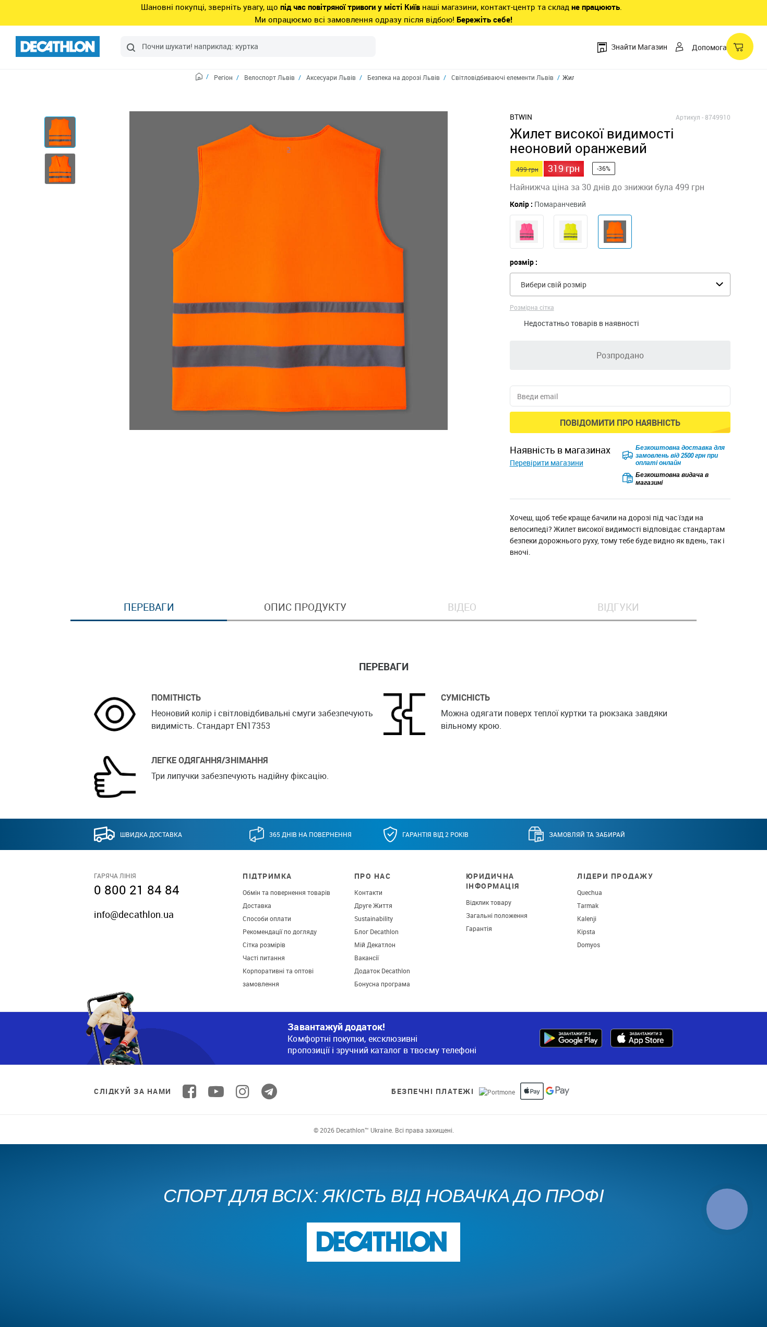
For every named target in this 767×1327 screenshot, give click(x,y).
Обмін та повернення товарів (286, 892)
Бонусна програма (382, 984)
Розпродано (620, 355)
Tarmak (587, 905)
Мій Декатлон (375, 944)
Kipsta (586, 931)
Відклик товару (488, 902)
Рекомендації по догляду (280, 931)
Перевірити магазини (546, 463)
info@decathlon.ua (134, 914)
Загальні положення (497, 915)
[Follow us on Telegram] (269, 1091)
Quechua (589, 892)
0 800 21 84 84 (136, 889)
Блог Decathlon (376, 931)
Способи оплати (267, 918)
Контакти (368, 892)
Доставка (257, 905)
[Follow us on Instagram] (242, 1091)
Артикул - (689, 117)
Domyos (588, 944)
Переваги (149, 607)
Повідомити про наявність (620, 422)
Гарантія (479, 928)
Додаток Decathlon (382, 971)
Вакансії (366, 957)
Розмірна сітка (532, 307)
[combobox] (248, 46)
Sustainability (373, 918)
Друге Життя (373, 905)
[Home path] (202, 78)
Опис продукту (305, 607)
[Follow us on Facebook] (189, 1091)
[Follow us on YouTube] (216, 1091)
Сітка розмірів (264, 944)
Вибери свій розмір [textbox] (553, 284)
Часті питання (264, 957)
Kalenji (586, 918)
